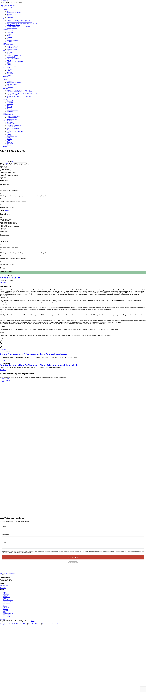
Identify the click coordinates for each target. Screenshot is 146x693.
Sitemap (33, 621)
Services (5, 19)
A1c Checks (10, 41)
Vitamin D (9, 37)
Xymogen (9, 72)
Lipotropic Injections (12, 40)
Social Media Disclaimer (34, 624)
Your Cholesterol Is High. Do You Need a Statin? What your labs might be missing (39, 365)
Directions (8, 273)
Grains (7, 210)
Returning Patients (12, 49)
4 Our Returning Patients (13, 25)
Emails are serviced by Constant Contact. (22, 552)
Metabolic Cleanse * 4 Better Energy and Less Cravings (22, 23)
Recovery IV (10, 32)
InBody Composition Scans (14, 55)
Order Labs (10, 52)
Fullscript (9, 69)
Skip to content (4, 0)
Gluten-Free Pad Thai (10, 278)
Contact (5, 76)
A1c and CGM (11, 57)
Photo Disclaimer (46, 624)
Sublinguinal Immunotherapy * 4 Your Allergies (19, 22)
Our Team (9, 11)
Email (4, 526)
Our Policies (23, 624)
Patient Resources (8, 44)
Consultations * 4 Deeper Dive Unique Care (18, 20)
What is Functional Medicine (14, 12)
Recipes (9, 60)
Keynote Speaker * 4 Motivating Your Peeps (19, 26)
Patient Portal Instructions (13, 46)
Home (5, 592)
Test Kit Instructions (12, 47)
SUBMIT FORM (73, 557)
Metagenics (10, 73)
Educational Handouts (13, 58)
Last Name (5, 543)
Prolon (8, 70)
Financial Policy (56, 624)
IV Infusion (6, 597)
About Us (6, 594)
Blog (4, 43)
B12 (8, 38)
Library (9, 64)
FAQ (8, 15)
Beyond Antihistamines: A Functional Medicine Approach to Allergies (33, 354)
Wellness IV (10, 31)
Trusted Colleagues (12, 66)
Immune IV (10, 34)
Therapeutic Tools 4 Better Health (16, 61)
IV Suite (5, 29)
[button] (73, 342)
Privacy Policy (4, 624)
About (5, 9)
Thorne (9, 75)
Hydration (9, 35)
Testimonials (10, 17)
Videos (8, 63)
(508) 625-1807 (4, 585)
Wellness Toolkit (7, 50)
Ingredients (3, 273)
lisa (13, 161)
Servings (11, 163)
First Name (5, 534)
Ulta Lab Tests (11, 54)
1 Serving (6, 163)
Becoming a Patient (12, 14)
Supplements (6, 67)
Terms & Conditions (14, 624)
